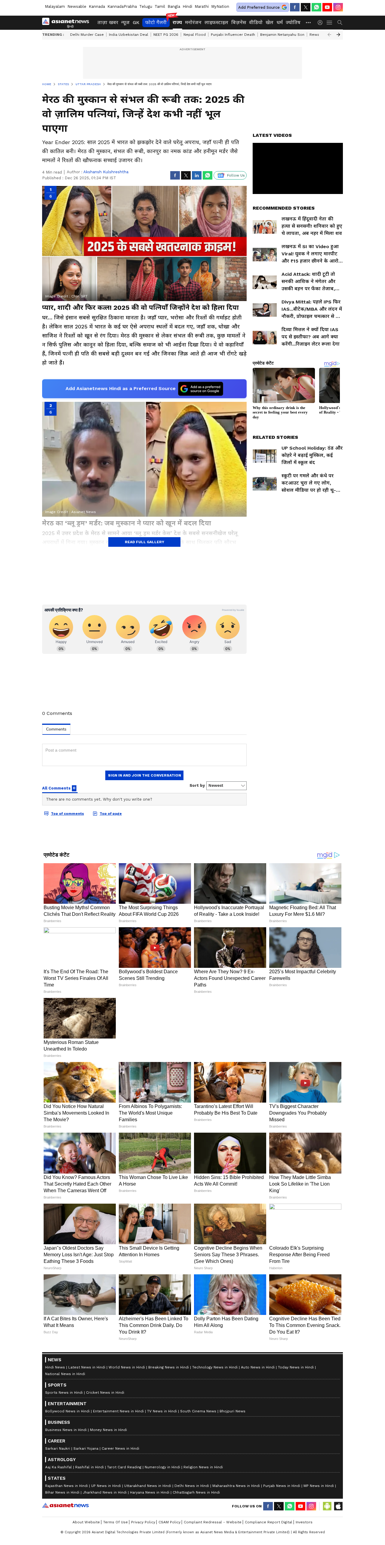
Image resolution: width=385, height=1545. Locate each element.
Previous (329, 34)
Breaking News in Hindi (168, 1509)
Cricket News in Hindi (105, 1534)
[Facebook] (295, 7)
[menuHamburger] (330, 23)
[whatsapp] (316, 7)
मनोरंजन (193, 22)
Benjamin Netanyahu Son (282, 34)
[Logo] (67, 22)
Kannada (97, 6)
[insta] (338, 7)
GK (136, 22)
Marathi (202, 6)
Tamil (160, 6)
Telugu (145, 6)
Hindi (187, 6)
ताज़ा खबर (107, 22)
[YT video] (327, 7)
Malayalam (55, 6)
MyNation (220, 6)
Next (338, 34)
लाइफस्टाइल (216, 22)
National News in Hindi (65, 1515)
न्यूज (125, 22)
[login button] (321, 22)
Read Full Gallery (144, 542)
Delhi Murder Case (87, 34)
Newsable (76, 6)
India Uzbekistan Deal (128, 34)
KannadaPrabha (122, 6)
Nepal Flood (194, 34)
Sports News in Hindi (64, 1534)
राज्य (177, 22)
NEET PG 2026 (165, 34)
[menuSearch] (339, 22)
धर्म (279, 22)
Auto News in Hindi (258, 1509)
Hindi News (55, 1509)
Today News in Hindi (296, 1509)
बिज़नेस (238, 22)
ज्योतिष (293, 22)
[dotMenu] (308, 22)
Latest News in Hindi (86, 1509)
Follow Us (236, 175)
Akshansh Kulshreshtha (105, 172)
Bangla (174, 6)
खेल (269, 22)
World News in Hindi (127, 1509)
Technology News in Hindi (215, 1509)
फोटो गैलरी (156, 22)
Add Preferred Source (259, 7)
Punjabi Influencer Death (233, 34)
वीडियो (256, 22)
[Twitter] (305, 7)
